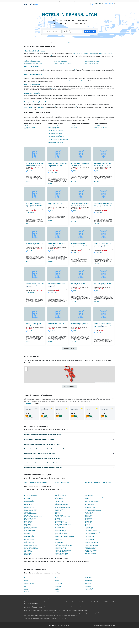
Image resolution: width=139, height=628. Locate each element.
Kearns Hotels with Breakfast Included (56, 132)
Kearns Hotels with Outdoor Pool (55, 128)
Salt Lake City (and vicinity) (62, 42)
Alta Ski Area (27, 498)
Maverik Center (58, 519)
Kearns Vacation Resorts (33, 74)
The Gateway (88, 519)
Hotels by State (49, 615)
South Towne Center (90, 507)
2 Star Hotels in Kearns (29, 128)
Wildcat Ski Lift (88, 551)
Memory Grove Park (59, 521)
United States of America (45, 42)
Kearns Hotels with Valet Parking (55, 142)
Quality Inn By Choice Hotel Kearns (62, 63)
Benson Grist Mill (28, 504)
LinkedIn (59, 618)
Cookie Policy (67, 625)
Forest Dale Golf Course (30, 547)
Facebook (40, 618)
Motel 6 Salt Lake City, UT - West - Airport (66, 69)
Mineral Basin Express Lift (61, 522)
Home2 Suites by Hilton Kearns (92, 61)
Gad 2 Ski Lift (27, 550)
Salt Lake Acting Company (61, 547)
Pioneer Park (58, 535)
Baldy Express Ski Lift (29, 501)
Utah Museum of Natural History (92, 535)
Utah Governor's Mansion (91, 530)
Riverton (57, 585)
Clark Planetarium (28, 521)
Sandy (56, 588)
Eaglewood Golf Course (30, 538)
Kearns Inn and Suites (32, 84)
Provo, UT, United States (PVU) (62, 482)
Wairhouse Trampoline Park (91, 542)
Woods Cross (88, 589)
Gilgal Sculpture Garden (60, 495)
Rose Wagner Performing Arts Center (63, 545)
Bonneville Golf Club (29, 506)
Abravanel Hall (27, 493)
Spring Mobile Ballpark (90, 509)
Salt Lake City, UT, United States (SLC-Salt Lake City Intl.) (98, 482)
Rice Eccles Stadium (59, 541)
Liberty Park (57, 512)
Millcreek (57, 580)
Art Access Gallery (28, 500)
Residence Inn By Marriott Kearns (32, 61)
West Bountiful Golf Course (91, 545)
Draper (26, 585)
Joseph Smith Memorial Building (62, 507)
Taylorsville (88, 583)
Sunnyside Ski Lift (89, 513)
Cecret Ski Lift (27, 515)
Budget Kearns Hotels (32, 93)
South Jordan (88, 577)
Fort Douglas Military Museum (31, 548)
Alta (25, 577)
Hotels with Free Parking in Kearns (55, 136)
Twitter (44, 618)
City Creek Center (28, 519)
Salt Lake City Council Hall (61, 551)
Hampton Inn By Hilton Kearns (31, 60)
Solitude (57, 591)
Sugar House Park (89, 512)
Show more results (69, 348)
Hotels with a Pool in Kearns (54, 125)
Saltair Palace (88, 500)
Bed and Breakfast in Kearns (77, 125)
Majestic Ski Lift (58, 518)
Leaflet (97, 382)
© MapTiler (101, 382)
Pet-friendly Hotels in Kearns (100, 127)
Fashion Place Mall (28, 544)
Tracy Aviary (88, 524)
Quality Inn (52, 88)
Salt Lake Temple (89, 495)
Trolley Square (88, 525)
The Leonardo (88, 521)
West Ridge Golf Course (91, 547)
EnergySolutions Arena (29, 539)
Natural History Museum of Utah (107, 106)
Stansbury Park (88, 580)
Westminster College (90, 548)
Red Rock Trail (39, 107)
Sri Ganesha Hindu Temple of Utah (93, 510)
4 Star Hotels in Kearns (29, 125)
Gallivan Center (28, 553)
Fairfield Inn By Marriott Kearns (92, 63)
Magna (56, 577)
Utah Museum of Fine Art (91, 533)
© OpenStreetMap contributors (109, 382)
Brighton (26, 580)
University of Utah (89, 527)
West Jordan (88, 586)
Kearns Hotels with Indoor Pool (54, 127)
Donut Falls (27, 533)
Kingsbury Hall (58, 510)
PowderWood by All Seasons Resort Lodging (72, 80)
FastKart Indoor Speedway (30, 545)
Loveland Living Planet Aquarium (62, 516)
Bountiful (26, 579)
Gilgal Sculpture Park (60, 497)
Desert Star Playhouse (29, 528)
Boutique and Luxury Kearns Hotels (36, 102)
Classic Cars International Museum (32, 522)
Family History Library (29, 542)
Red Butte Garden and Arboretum (62, 538)
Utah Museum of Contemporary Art (93, 531)
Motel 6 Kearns (88, 60)
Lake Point (26, 591)
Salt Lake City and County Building (63, 550)
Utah (53, 42)
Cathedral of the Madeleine (30, 513)
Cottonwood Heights (29, 583)
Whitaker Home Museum (91, 550)
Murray (56, 582)
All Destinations (41, 615)
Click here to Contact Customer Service (78, 610)
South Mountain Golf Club (91, 506)
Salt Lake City (58, 586)
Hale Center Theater (60, 501)
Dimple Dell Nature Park (29, 530)
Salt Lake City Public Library (61, 553)
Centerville (26, 582)
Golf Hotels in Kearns (99, 125)
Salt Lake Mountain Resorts (61, 566)
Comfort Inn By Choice (78, 53)
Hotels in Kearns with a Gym (54, 135)
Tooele (87, 585)
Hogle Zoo (57, 503)
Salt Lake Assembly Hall (60, 548)
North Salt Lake (58, 583)
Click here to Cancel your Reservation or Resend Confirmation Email (40, 610)
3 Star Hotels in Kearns (29, 127)
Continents (26, 42)
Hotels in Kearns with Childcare (54, 138)
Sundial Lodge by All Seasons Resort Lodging (48, 77)
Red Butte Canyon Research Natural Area (64, 536)
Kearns (26, 589)
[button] (67, 376)
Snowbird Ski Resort (90, 503)
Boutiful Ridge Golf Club (29, 507)
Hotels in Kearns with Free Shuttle (55, 130)
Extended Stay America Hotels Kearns (33, 63)
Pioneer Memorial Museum (61, 533)
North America (34, 42)
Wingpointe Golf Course (91, 553)
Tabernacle (88, 516)
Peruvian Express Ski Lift (60, 531)
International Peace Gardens (61, 504)
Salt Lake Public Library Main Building (94, 493)
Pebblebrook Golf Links (60, 530)
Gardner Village (28, 554)
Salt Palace (87, 498)
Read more (28, 181)
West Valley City (89, 588)
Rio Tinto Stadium (59, 542)
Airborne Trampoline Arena (30, 495)
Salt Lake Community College (62, 554)
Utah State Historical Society (92, 541)
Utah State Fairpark (89, 539)
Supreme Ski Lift (89, 515)
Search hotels (90, 31)
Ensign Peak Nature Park (30, 541)
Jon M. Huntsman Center (60, 506)
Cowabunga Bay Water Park (30, 527)
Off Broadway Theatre (60, 527)
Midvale (56, 579)
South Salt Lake (89, 579)
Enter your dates (69, 386)
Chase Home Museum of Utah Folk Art (33, 516)
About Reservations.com (30, 615)
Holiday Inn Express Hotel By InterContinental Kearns (66, 60)
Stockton (87, 582)
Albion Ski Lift (27, 497)
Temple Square (88, 518)
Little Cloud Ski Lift (59, 515)
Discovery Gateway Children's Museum (33, 531)
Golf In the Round (59, 498)
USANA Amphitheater (90, 528)
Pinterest (64, 618)
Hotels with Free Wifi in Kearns (54, 133)
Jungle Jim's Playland (60, 509)
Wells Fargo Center (89, 544)
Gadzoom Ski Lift (28, 551)
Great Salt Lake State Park (61, 500)
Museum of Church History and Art (63, 524)
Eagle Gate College (29, 535)
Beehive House (28, 503)
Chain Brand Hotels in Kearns (34, 51)
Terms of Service (51, 625)
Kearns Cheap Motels (31, 66)
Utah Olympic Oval (89, 536)
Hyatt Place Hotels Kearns (60, 61)
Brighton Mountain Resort (30, 510)
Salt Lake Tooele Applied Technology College (96, 497)
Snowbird (57, 589)
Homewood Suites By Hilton (90, 53)
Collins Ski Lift (27, 524)
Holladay (26, 588)
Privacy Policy (59, 625)
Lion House (57, 513)
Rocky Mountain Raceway (61, 544)
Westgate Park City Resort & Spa (68, 77)
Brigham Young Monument (30, 509)
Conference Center (29, 107)
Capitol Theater (28, 512)
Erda (25, 586)
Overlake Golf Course (60, 528)
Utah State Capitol (89, 538)
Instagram (54, 618)
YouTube (49, 618)
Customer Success (58, 615)
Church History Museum (30, 518)
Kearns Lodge (74, 127)
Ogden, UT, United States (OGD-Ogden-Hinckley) (35, 482)
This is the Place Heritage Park (92, 522)
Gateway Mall (58, 493)
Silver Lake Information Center (92, 501)
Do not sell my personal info (70, 615)
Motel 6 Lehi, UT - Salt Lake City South (47, 69)
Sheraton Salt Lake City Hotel (52, 106)
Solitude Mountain (89, 504)
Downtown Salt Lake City (30, 566)
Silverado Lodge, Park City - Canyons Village (71, 106)
